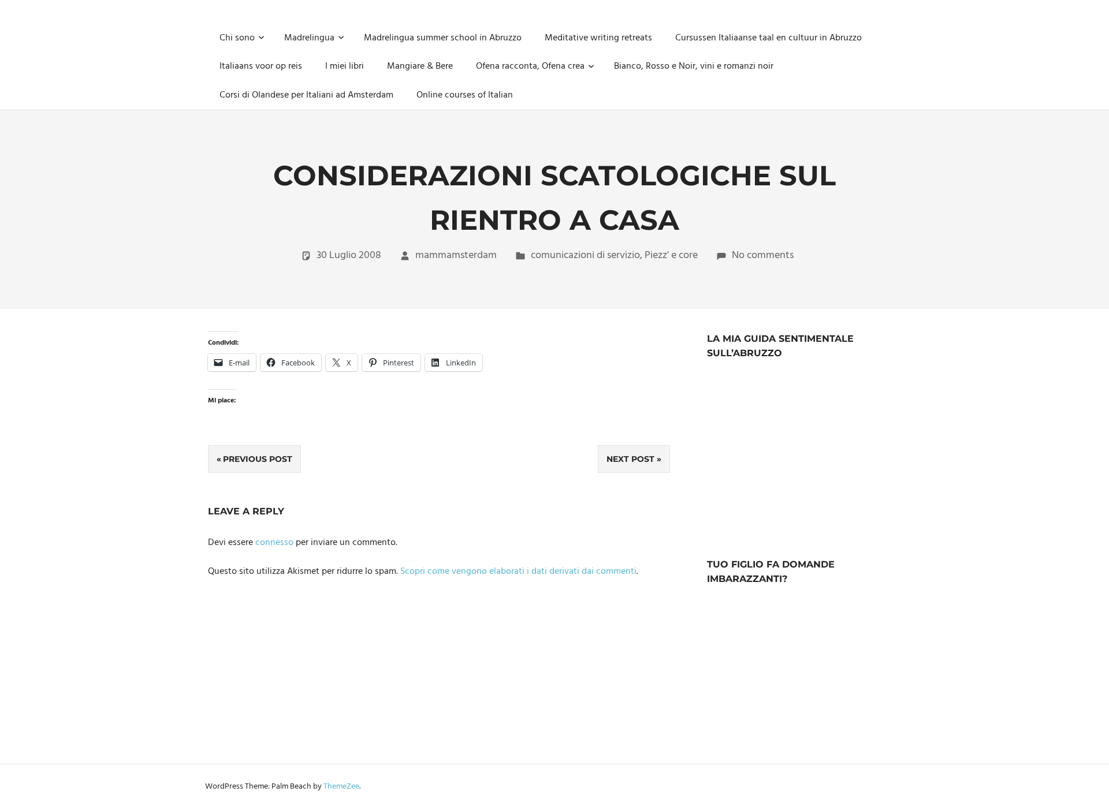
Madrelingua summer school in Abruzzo (443, 38)
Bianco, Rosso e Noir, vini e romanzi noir (693, 66)
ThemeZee (341, 786)
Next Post (630, 459)
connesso (274, 542)
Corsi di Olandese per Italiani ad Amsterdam (306, 95)
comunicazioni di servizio (585, 255)
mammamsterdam (456, 255)
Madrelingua (309, 38)
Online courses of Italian (464, 95)
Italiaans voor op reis (260, 66)
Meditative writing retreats (598, 38)
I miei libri (344, 66)
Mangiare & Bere (420, 66)
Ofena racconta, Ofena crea (530, 66)
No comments (763, 255)
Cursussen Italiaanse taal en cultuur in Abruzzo (768, 38)
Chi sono (237, 38)
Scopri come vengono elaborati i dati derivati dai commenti (518, 571)
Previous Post (257, 459)
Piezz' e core (671, 255)
